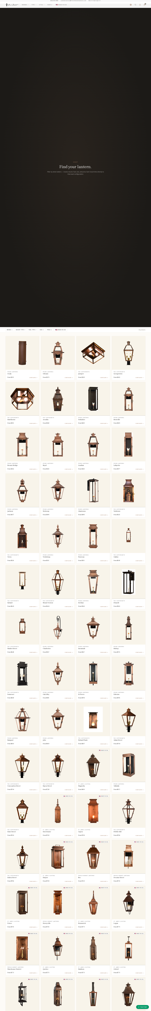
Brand (9, 330)
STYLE (41, 6)
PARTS (49, 6)
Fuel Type (32, 330)
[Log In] (140, 6)
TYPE (33, 6)
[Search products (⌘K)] (135, 6)
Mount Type (20, 330)
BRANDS (24, 6)
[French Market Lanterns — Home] (12, 6)
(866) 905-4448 (54, 1)
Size (41, 330)
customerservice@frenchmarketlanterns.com (73, 1)
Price (48, 330)
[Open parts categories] (52, 6)
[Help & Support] (131, 6)
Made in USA (62, 330)
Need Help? (143, 1007)
